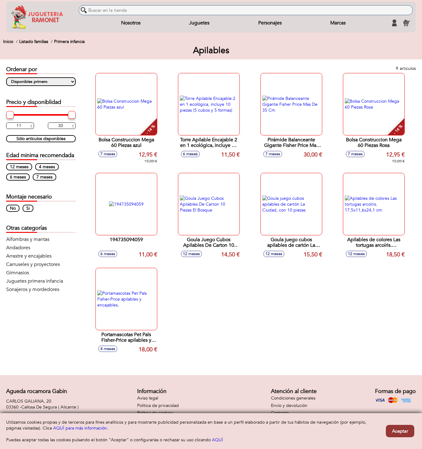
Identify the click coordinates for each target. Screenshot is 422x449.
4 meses (47, 167)
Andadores (18, 247)
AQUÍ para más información (80, 428)
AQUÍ (217, 440)
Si (28, 208)
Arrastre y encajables (29, 256)
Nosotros (131, 22)
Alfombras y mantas (27, 239)
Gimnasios (17, 272)
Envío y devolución (289, 405)
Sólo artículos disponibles (40, 139)
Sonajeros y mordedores (32, 289)
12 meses (19, 167)
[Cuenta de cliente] (394, 23)
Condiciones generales (293, 398)
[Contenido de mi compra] (406, 23)
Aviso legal (147, 398)
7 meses (44, 177)
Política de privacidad (158, 405)
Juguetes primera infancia (34, 281)
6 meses (18, 177)
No (13, 208)
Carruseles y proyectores (33, 264)
